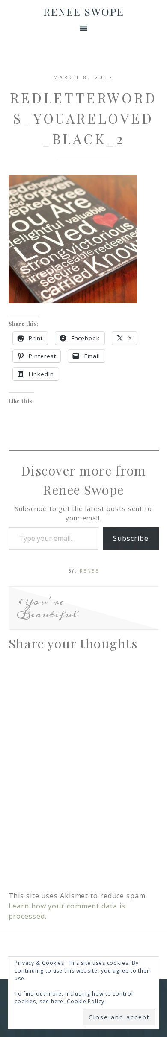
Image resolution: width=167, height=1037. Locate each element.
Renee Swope (83, 11)
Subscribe (130, 538)
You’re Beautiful (47, 608)
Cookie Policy (85, 1001)
